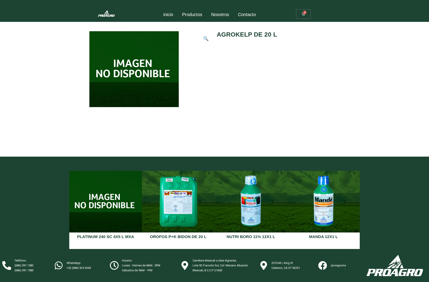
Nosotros (220, 14)
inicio (168, 14)
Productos (192, 14)
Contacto (247, 14)
